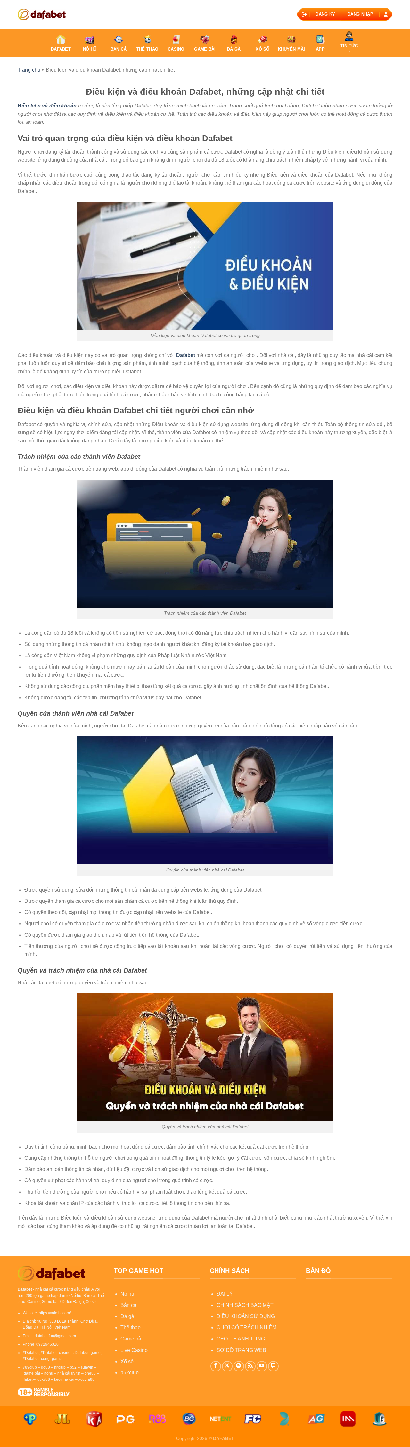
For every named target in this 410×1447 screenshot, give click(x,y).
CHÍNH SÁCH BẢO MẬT (245, 1305)
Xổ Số (262, 49)
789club (30, 1367)
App (320, 49)
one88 (90, 1373)
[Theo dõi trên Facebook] (215, 1366)
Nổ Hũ (89, 49)
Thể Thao (147, 49)
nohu (48, 1373)
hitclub (60, 1367)
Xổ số (127, 1361)
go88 (45, 1367)
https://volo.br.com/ (55, 1313)
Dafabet (61, 49)
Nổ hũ (127, 1294)
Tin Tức (349, 46)
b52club (129, 1372)
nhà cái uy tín (68, 1373)
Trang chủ (29, 70)
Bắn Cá (119, 49)
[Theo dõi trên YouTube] (262, 1366)
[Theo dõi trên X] (227, 1366)
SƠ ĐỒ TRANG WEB (241, 1350)
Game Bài (205, 49)
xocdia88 (86, 1379)
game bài (32, 1373)
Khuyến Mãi (291, 49)
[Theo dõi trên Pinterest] (239, 1366)
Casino (176, 49)
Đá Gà (234, 49)
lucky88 (43, 1379)
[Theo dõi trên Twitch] (273, 1366)
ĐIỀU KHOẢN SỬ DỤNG (246, 1316)
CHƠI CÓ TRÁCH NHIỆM (246, 1327)
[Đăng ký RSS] (250, 1366)
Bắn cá (128, 1305)
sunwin (87, 1367)
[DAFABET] (42, 14)
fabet (28, 1379)
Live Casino (134, 1350)
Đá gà (127, 1316)
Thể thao (130, 1327)
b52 (73, 1367)
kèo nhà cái (64, 1379)
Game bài (131, 1338)
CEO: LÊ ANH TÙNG (241, 1338)
